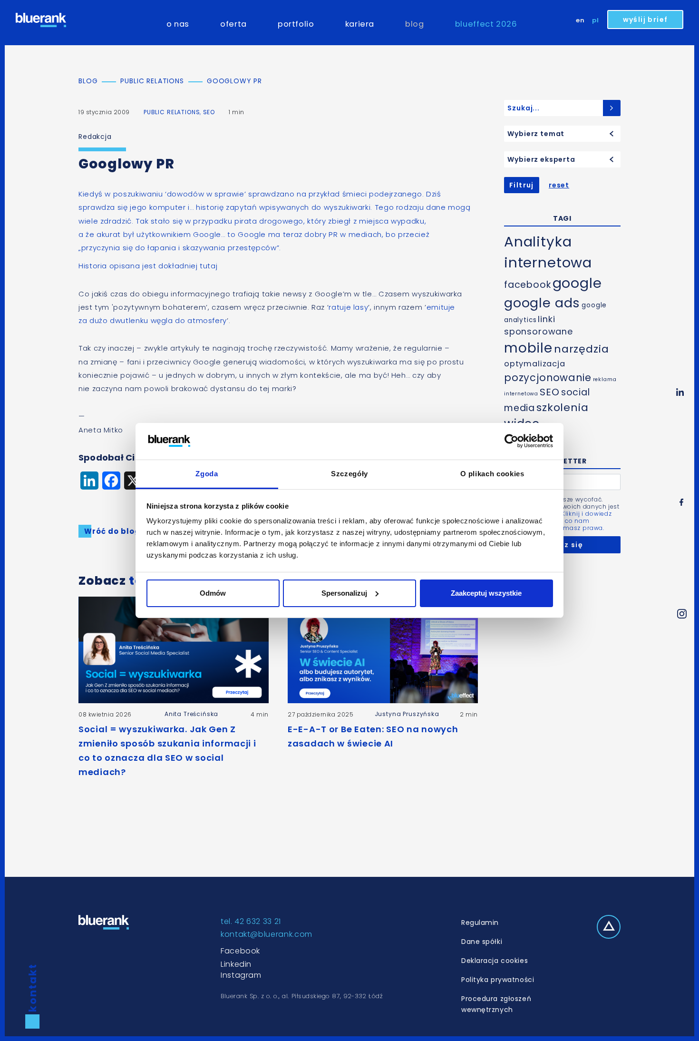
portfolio (296, 24)
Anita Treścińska (191, 714)
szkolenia (562, 407)
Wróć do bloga (115, 531)
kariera (359, 24)
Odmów (213, 593)
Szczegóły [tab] (349, 474)
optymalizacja (534, 363)
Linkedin (236, 964)
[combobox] (562, 134)
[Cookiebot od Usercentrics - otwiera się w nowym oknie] (511, 441)
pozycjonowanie (548, 377)
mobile (528, 348)
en (580, 20)
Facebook (240, 950)
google (577, 283)
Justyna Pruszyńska (407, 714)
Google (207, 234)
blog (414, 24)
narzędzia (581, 349)
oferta (233, 24)
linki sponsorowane (538, 325)
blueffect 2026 (486, 24)
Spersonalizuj (344, 593)
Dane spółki (481, 941)
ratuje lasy (348, 307)
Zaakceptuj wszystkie (486, 593)
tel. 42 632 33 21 (251, 921)
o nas (177, 24)
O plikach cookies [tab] (492, 474)
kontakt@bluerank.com (266, 934)
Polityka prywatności (497, 979)
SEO (209, 112)
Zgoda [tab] (206, 474)
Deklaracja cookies (494, 960)
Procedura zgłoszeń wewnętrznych (496, 1004)
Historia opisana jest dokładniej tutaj (147, 266)
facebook (527, 284)
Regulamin (480, 922)
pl (595, 20)
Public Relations (172, 112)
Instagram (241, 975)
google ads (542, 303)
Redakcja (95, 136)
